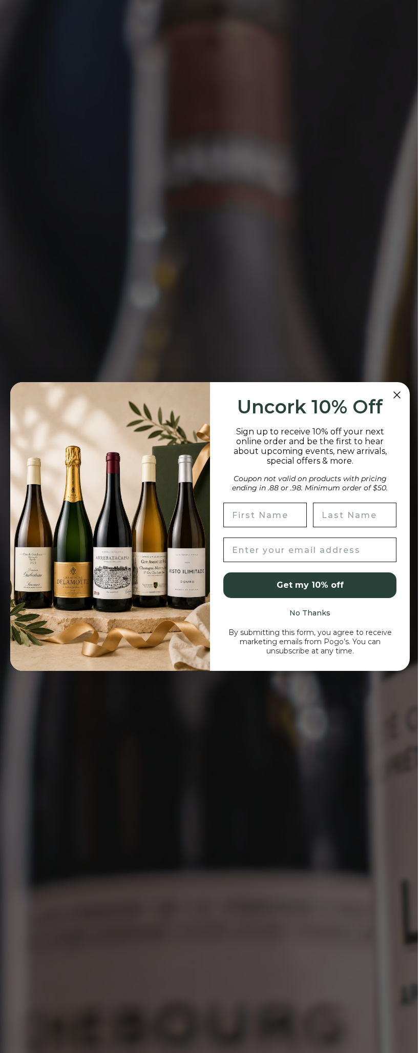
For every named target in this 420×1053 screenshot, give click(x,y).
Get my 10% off (306, 585)
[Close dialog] (393, 395)
